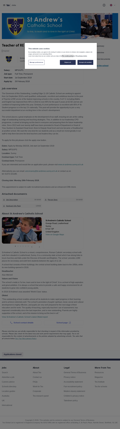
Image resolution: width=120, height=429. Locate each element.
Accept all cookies (85, 62)
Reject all (68, 62)
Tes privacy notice (81, 56)
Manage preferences (36, 62)
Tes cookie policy (67, 56)
